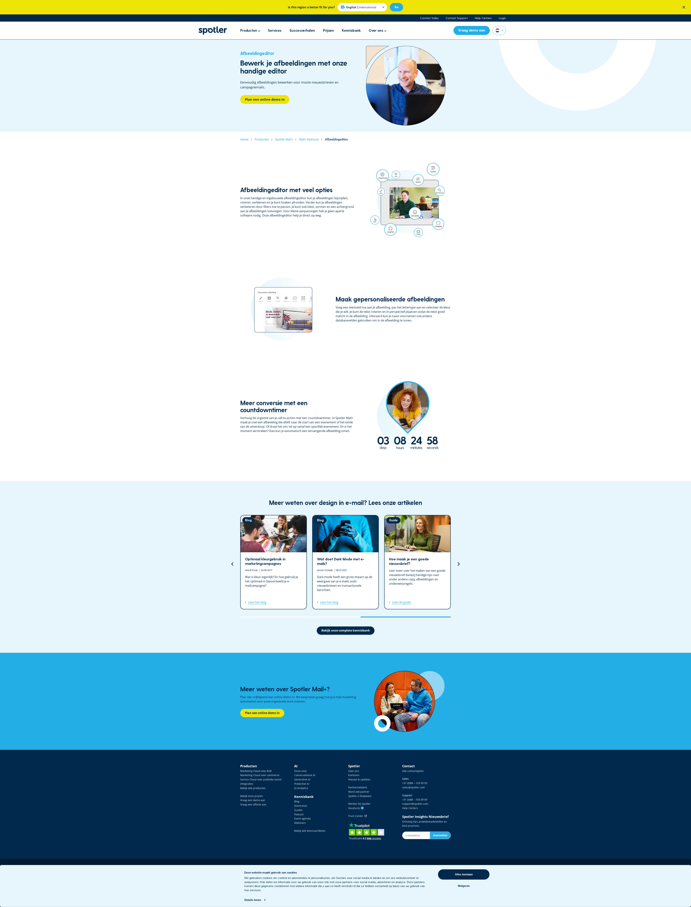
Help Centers (483, 18)
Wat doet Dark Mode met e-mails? (273, 562)
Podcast (299, 814)
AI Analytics (301, 788)
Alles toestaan (464, 874)
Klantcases (300, 805)
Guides (298, 810)
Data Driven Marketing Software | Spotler (213, 30)
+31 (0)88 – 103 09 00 (414, 783)
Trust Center (356, 816)
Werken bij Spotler (359, 803)
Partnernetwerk (357, 787)
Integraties (246, 783)
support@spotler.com (415, 803)
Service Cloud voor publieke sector (261, 779)
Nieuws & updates (359, 779)
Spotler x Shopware (360, 796)
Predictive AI (301, 783)
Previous (232, 564)
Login (502, 18)
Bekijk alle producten (253, 788)
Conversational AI (304, 775)
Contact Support (457, 18)
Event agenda (302, 818)
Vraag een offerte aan (253, 804)
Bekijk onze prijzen (251, 796)
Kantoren (353, 775)
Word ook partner (358, 791)
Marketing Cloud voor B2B (256, 771)
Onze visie (300, 771)
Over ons (353, 771)
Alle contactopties (413, 771)
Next (459, 564)
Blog (296, 801)
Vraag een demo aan (252, 800)
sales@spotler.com (413, 787)
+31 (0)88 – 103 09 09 (414, 799)
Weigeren (464, 885)
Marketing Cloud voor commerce (259, 775)
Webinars (300, 823)
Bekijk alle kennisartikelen (310, 830)
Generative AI (302, 779)
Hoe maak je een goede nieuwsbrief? (345, 562)
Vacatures (355, 808)
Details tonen (252, 899)
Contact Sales (429, 18)
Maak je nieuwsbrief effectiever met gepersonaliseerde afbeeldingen (417, 562)
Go (396, 7)
